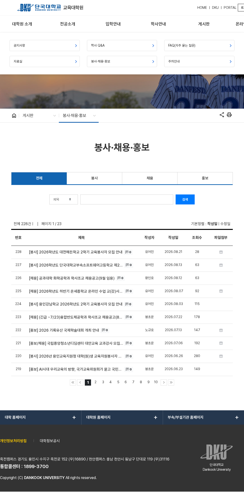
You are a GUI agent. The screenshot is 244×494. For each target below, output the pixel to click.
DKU (215, 8)
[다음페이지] (164, 382)
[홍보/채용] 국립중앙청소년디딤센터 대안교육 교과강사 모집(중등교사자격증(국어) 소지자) (76, 343)
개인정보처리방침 (13, 441)
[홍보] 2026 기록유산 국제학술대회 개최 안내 (64, 330)
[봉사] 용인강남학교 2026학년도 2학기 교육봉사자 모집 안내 (75, 304)
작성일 (212, 224)
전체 (39, 178)
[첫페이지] (73, 382)
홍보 (205, 178)
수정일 (225, 224)
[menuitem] (22, 24)
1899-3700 (36, 466)
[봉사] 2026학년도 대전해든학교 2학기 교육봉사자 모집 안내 (75, 252)
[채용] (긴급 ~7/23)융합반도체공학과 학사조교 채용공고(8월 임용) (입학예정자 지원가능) (76, 317)
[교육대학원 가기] (39, 7)
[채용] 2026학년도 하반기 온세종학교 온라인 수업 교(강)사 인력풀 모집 (76, 291)
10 (156, 382)
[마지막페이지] (171, 382)
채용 (150, 178)
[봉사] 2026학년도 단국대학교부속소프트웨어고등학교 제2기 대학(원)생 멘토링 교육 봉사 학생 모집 (76, 265)
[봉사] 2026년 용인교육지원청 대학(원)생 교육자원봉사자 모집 (76, 356)
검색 (185, 199)
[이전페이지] (80, 382)
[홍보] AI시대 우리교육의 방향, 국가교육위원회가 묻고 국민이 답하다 (76, 369)
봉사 (94, 178)
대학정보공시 (50, 441)
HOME (202, 8)
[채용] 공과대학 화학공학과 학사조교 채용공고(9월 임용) (72, 278)
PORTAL (230, 8)
